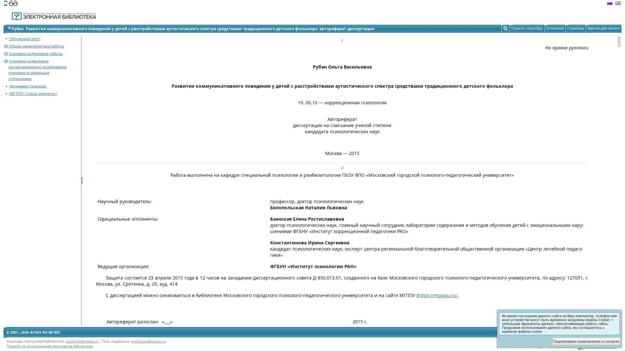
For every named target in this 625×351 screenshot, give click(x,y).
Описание (555, 28)
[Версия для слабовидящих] (13, 3)
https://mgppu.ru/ (438, 295)
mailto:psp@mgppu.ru (148, 341)
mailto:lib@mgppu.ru (81, 341)
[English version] (617, 3)
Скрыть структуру (527, 28)
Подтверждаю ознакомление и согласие (586, 341)
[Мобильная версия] (5, 3)
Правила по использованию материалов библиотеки (49, 346)
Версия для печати (603, 28)
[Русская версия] (609, 3)
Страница (575, 28)
